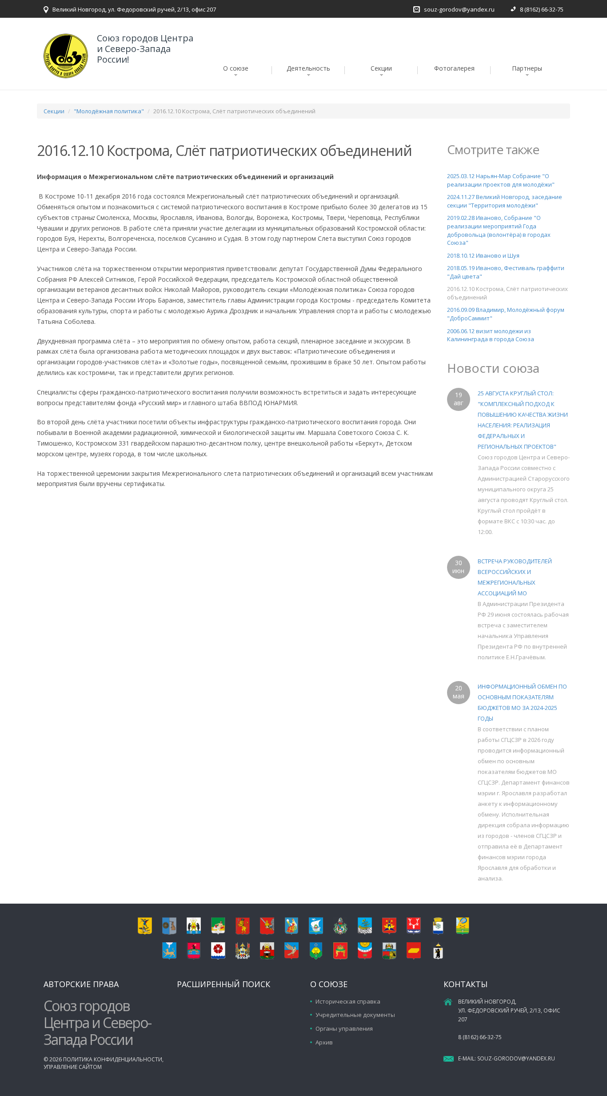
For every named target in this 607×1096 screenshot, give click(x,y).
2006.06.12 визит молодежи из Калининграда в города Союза (490, 335)
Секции (381, 68)
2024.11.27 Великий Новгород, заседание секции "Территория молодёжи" (504, 201)
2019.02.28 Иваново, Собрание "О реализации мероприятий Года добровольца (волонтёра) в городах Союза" (499, 230)
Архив (324, 1042)
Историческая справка (347, 1001)
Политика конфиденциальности (112, 1059)
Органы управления (344, 1028)
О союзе (235, 68)
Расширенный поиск (223, 984)
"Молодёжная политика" (109, 111)
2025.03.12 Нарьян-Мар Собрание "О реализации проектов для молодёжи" (501, 180)
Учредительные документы (355, 1015)
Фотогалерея (454, 68)
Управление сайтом (73, 1067)
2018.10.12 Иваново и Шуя (483, 255)
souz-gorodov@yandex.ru (459, 9)
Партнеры (527, 68)
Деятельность (308, 68)
